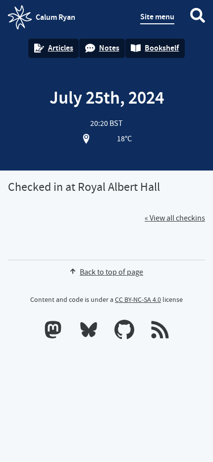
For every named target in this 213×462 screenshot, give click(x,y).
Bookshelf (162, 48)
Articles (60, 48)
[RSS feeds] (160, 332)
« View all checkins (175, 218)
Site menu (157, 16)
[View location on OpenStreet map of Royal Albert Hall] (86, 139)
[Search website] (197, 17)
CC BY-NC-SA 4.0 (138, 299)
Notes (109, 48)
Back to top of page (111, 272)
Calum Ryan (41, 20)
